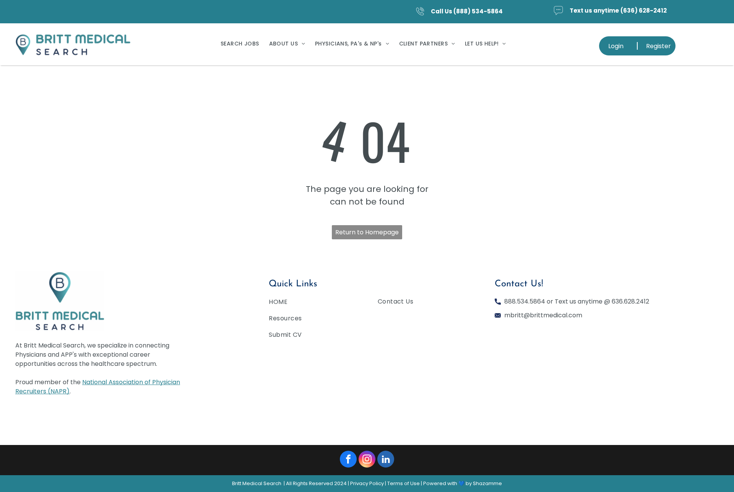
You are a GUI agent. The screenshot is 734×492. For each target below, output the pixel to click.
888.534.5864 (524, 301)
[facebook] (348, 460)
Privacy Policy (367, 483)
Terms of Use (403, 483)
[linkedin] (385, 460)
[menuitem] (240, 44)
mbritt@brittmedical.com (543, 315)
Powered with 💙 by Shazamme (462, 483)
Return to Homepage (367, 232)
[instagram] (367, 460)
